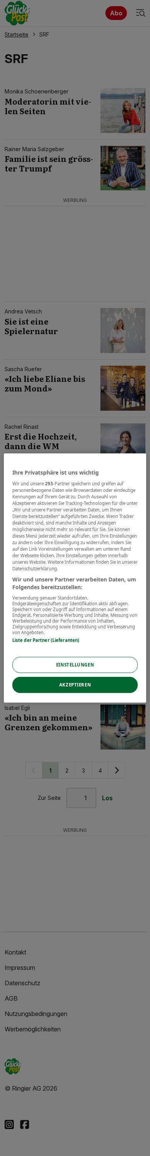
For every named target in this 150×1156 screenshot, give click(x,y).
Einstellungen (75, 665)
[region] (75, 578)
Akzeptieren (75, 685)
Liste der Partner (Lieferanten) (46, 640)
